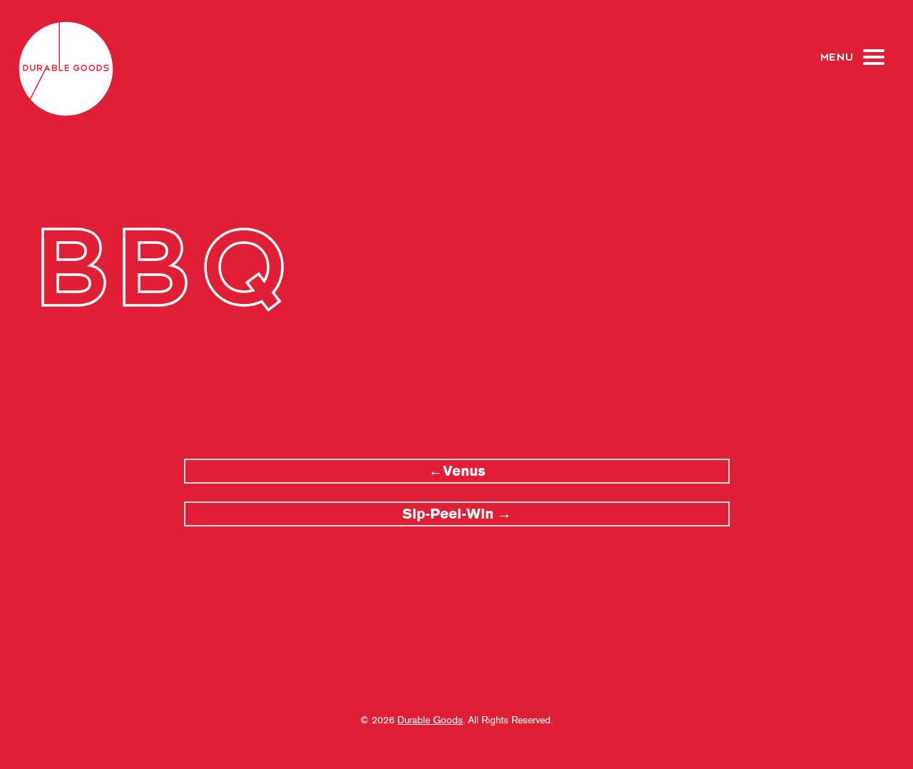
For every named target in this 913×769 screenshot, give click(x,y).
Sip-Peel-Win (448, 514)
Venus (464, 471)
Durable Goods (430, 719)
